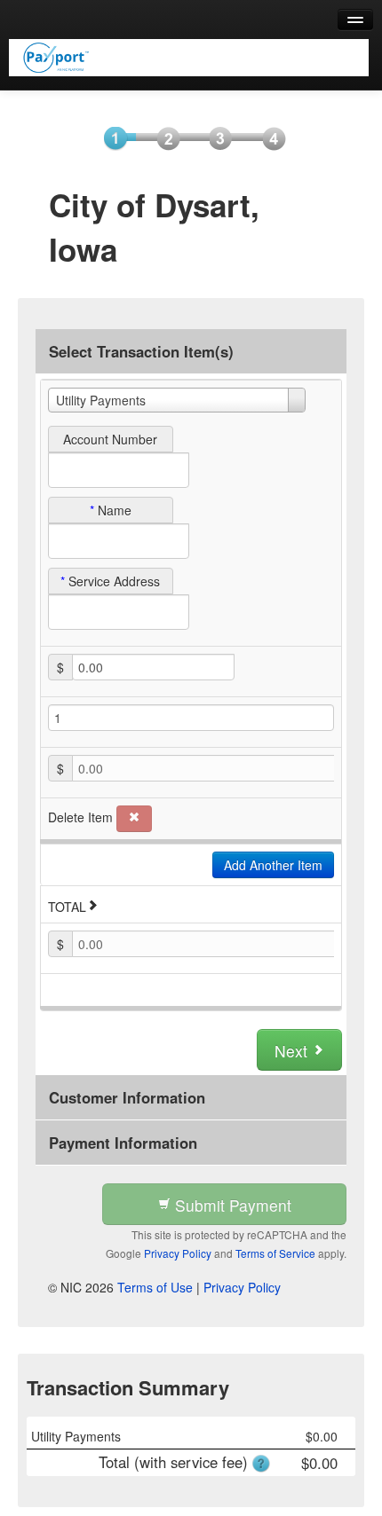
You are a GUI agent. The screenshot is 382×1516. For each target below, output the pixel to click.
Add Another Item (273, 865)
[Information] (162, 137)
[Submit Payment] (267, 137)
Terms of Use (155, 1287)
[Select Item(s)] (109, 137)
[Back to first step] (189, 57)
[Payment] (215, 137)
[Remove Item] (134, 818)
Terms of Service (275, 1253)
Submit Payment (231, 1205)
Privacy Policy (177, 1253)
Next (293, 1051)
